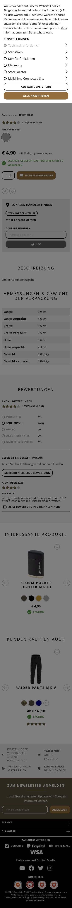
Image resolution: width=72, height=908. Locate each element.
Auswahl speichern (36, 86)
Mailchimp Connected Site (26, 79)
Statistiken (15, 52)
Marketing (15, 65)
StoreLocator (17, 72)
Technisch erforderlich (24, 45)
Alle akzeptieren (36, 95)
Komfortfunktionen (21, 59)
